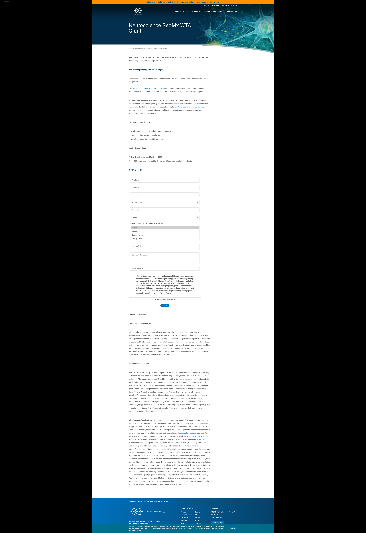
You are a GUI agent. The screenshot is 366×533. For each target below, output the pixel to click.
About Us (184, 520)
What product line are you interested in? (146, 223)
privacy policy (218, 528)
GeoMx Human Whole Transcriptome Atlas (148, 88)
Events (197, 512)
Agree (233, 528)
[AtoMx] (165, 231)
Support (135, 48)
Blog (196, 515)
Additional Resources (143, 48)
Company (229, 11)
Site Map (198, 523)
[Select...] (165, 227)
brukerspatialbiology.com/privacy (191, 433)
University (215, 6)
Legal (197, 520)
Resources (184, 518)
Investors (184, 523)
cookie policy (136, 530)
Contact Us (225, 6)
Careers (234, 6)
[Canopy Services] (165, 239)
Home (130, 48)
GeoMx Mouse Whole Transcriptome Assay (191, 107)
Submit (165, 305)
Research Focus (194, 11)
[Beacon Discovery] (165, 235)
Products (184, 512)
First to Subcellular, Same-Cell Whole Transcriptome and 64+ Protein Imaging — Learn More (183, 2)
